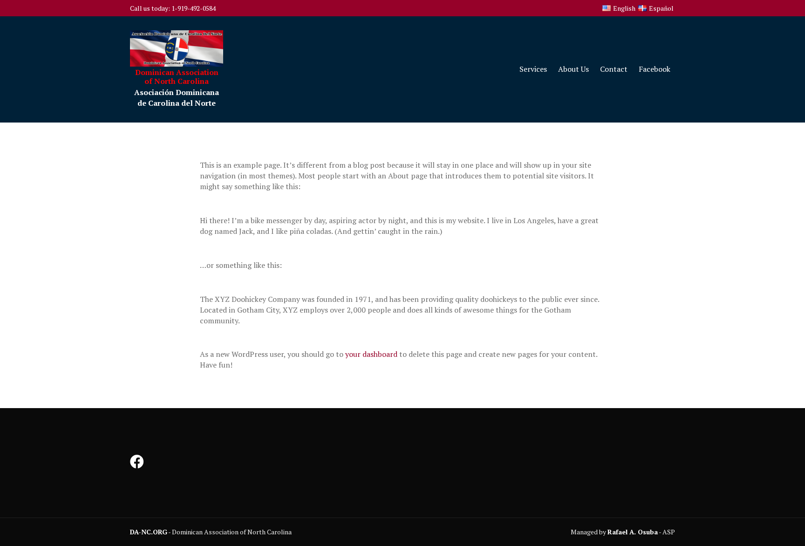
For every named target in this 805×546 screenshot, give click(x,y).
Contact (614, 69)
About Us (573, 69)
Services (533, 69)
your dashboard (371, 354)
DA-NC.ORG (148, 531)
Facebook (654, 69)
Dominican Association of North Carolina (176, 76)
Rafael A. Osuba (632, 531)
